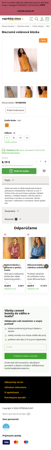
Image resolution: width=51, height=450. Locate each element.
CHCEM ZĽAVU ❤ (25, 11)
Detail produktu (21, 290)
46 (27, 138)
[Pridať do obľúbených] (44, 171)
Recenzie (10, 219)
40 (20, 138)
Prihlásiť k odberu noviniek (25, 356)
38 (14, 138)
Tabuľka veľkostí (10, 142)
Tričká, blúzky (37, 26)
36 (7, 138)
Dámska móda (23, 26)
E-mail (9, 347)
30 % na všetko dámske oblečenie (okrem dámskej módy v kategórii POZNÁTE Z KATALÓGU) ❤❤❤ (25, 3)
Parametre (10, 211)
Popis (7, 180)
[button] (4, 266)
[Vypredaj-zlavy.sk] (13, 19)
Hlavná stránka (8, 26)
